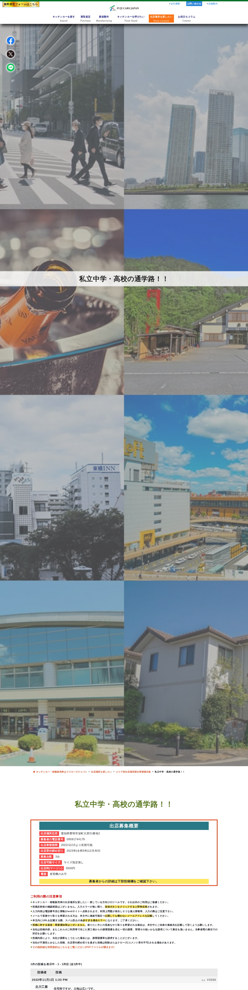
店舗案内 (213, 3)
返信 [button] (203, 980)
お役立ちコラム (187, 18)
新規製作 (104, 18)
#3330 (211, 979)
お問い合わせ (194, 3)
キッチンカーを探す (64, 18)
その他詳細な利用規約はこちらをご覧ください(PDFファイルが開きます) (74, 947)
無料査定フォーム (21, 4)
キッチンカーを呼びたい (131, 18)
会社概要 (175, 3)
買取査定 (85, 18)
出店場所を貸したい (161, 18)
